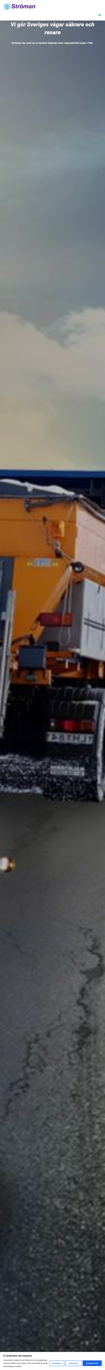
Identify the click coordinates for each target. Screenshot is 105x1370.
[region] (52, 1361)
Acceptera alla (92, 1363)
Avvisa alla (73, 1363)
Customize (56, 1363)
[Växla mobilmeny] (99, 15)
